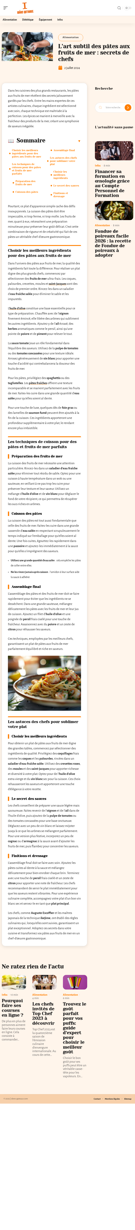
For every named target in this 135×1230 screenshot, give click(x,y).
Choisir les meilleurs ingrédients (60, 174)
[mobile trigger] (6, 8)
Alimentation (71, 37)
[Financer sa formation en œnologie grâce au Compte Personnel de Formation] (114, 150)
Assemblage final (64, 150)
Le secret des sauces (66, 185)
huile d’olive (17, 308)
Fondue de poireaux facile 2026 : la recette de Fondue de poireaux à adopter (113, 243)
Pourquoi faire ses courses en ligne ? (12, 1008)
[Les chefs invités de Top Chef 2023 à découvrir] (44, 982)
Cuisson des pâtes (26, 192)
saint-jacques (57, 283)
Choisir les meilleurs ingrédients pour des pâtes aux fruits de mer (26, 153)
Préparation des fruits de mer (25, 183)
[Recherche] (119, 8)
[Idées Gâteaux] (25, 8)
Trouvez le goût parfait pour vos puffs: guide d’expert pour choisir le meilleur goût (74, 1027)
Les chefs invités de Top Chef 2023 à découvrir (43, 1013)
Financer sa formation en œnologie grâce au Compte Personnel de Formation (112, 183)
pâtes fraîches (38, 383)
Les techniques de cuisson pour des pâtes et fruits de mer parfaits (26, 169)
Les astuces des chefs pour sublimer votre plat (63, 161)
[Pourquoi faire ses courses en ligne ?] (14, 982)
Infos (4, 994)
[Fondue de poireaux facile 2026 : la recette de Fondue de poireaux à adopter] (114, 210)
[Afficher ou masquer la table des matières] (63, 141)
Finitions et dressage (60, 195)
